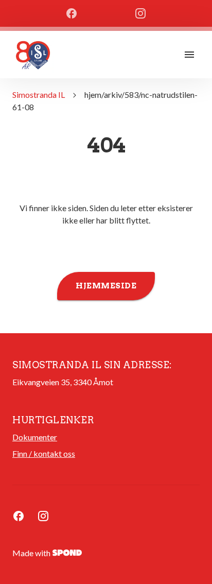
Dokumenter (34, 437)
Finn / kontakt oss (43, 453)
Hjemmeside (106, 285)
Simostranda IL (38, 94)
